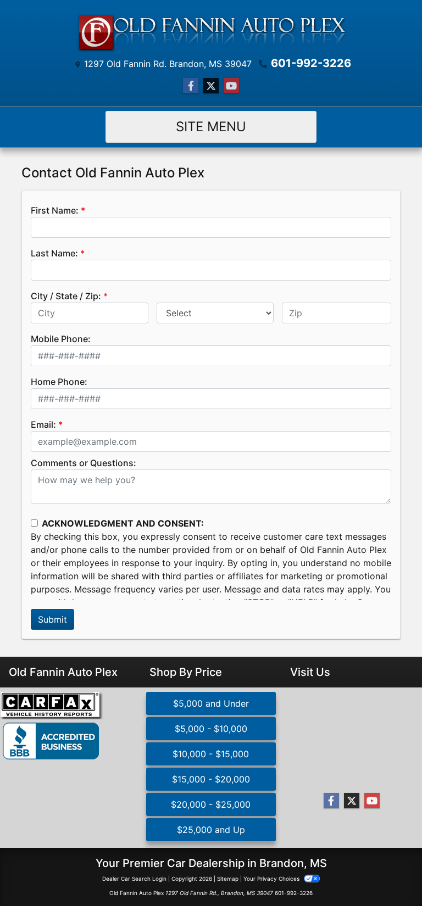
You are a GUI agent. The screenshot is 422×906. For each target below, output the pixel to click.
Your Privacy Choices (272, 878)
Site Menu (211, 127)
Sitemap (227, 878)
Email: (43, 424)
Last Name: (54, 253)
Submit (52, 619)
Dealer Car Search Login (134, 878)
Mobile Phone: (61, 338)
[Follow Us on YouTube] (231, 86)
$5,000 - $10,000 (211, 728)
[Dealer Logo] (211, 30)
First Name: (55, 210)
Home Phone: (59, 381)
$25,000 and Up (211, 829)
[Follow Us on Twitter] (211, 86)
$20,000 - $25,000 (211, 804)
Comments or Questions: (83, 462)
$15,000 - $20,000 (211, 779)
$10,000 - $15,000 (211, 753)
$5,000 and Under (211, 703)
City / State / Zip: (66, 295)
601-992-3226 (311, 63)
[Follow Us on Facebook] (190, 86)
